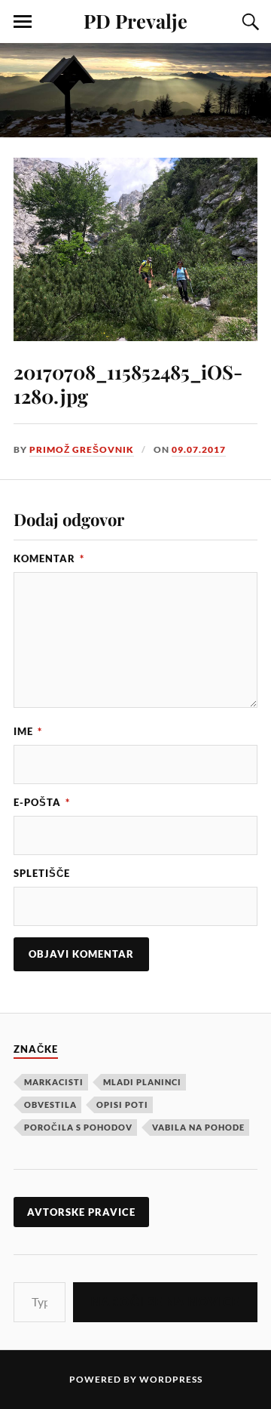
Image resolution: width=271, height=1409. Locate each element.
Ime (28, 731)
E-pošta (42, 802)
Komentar (49, 558)
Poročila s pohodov (78, 1127)
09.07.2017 (199, 449)
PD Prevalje (135, 20)
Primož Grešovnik (81, 449)
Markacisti (54, 1082)
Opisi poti (122, 1104)
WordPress (170, 1379)
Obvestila (50, 1104)
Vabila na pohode (198, 1127)
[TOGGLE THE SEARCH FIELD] (248, 22)
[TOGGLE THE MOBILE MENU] (23, 22)
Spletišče (42, 873)
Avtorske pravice (81, 1212)
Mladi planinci (142, 1082)
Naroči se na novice (165, 1301)
